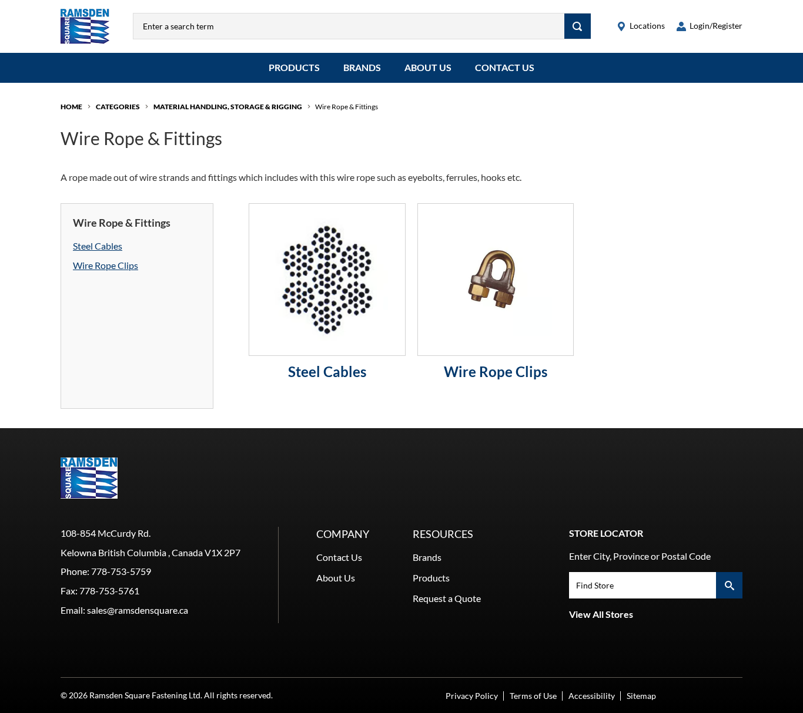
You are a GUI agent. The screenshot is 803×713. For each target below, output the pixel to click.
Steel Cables (97, 245)
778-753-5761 (109, 590)
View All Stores (601, 614)
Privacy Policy (472, 696)
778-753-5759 (121, 571)
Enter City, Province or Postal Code (640, 555)
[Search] (577, 26)
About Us (427, 67)
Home (71, 106)
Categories (118, 106)
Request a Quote (447, 598)
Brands (362, 67)
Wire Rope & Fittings (346, 106)
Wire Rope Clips (105, 265)
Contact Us (504, 67)
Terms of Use (533, 696)
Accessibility (591, 696)
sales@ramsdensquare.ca (137, 610)
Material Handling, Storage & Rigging (227, 106)
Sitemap (641, 696)
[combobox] (348, 26)
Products (294, 67)
